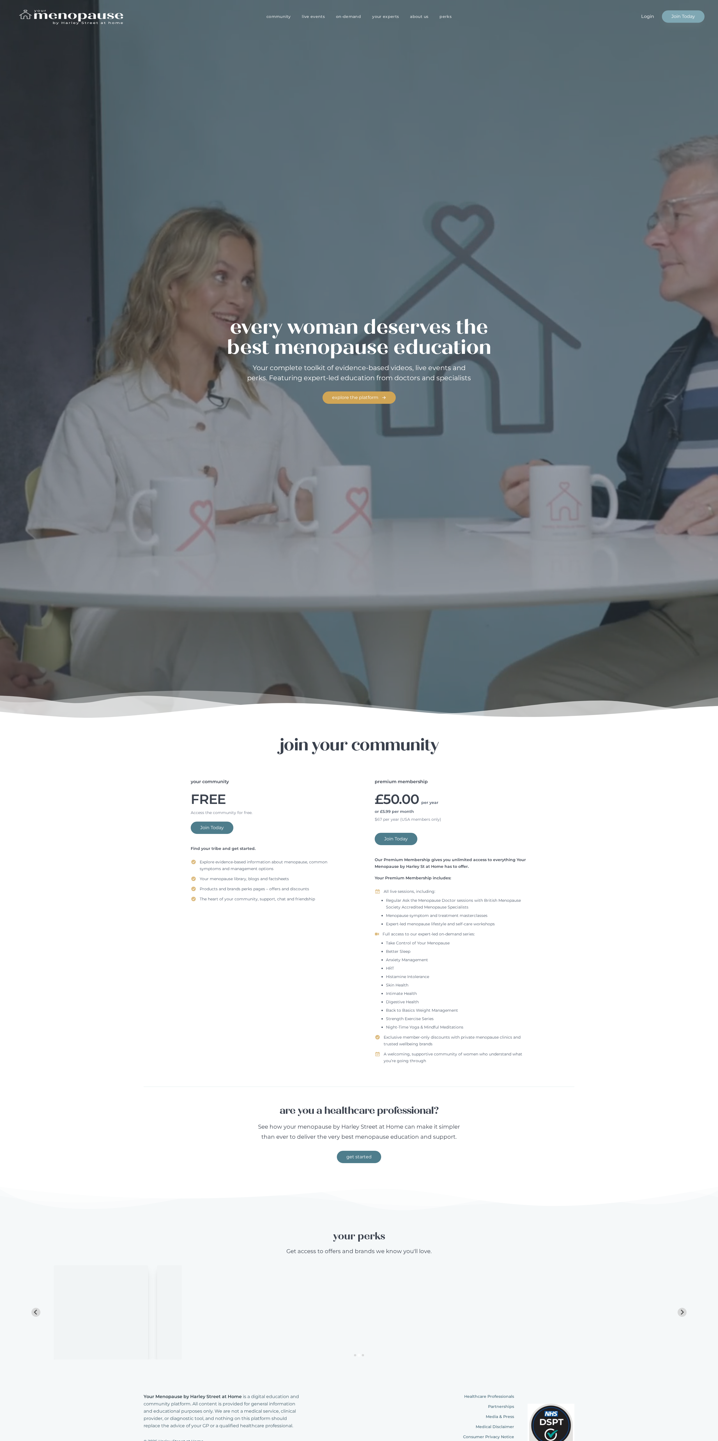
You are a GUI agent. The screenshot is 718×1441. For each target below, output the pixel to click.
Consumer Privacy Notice (488, 1436)
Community (278, 16)
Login (647, 16)
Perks (445, 16)
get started (359, 1156)
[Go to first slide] (682, 1312)
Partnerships (501, 1406)
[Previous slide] (35, 1312)
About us (419, 16)
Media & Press (500, 1416)
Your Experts (385, 16)
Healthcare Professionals (489, 1396)
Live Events (313, 16)
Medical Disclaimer (495, 1426)
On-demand (348, 16)
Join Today (683, 16)
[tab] (355, 1355)
